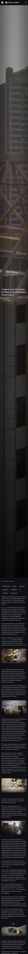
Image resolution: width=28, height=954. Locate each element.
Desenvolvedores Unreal (13, 889)
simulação (6, 873)
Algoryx (4, 607)
